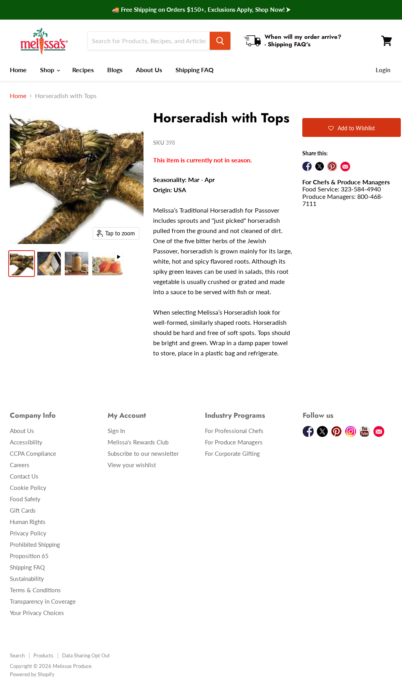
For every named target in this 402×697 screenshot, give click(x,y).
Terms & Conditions (35, 589)
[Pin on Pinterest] (332, 166)
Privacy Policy (28, 533)
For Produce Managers (234, 442)
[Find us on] (345, 166)
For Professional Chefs (234, 430)
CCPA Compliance (33, 453)
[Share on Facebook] (307, 166)
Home (18, 69)
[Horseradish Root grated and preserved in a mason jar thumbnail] (76, 263)
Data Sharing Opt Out (86, 655)
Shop (48, 69)
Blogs (114, 69)
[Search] (220, 41)
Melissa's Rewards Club (138, 442)
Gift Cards (23, 510)
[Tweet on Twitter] (319, 166)
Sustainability (27, 578)
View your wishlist (132, 464)
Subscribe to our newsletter (143, 453)
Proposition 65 (29, 555)
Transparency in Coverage (43, 601)
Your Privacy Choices (37, 612)
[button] (351, 127)
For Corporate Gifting (232, 453)
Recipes (83, 69)
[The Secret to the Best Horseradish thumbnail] (107, 263)
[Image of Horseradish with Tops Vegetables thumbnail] (21, 263)
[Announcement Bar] (201, 10)
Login (383, 69)
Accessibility (26, 442)
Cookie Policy (28, 487)
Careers (19, 464)
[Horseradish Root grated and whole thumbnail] (49, 263)
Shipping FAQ (194, 69)
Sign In (116, 430)
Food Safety (25, 498)
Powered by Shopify (32, 674)
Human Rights (28, 521)
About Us (149, 69)
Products (43, 655)
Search (17, 655)
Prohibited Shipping (35, 544)
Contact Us (24, 476)
